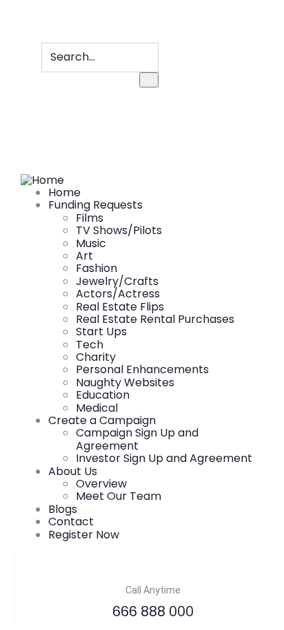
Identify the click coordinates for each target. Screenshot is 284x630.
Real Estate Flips (120, 307)
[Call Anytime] (153, 563)
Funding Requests (95, 205)
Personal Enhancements (142, 369)
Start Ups (101, 331)
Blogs (62, 509)
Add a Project (53, 134)
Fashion (96, 268)
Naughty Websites (125, 382)
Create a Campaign (102, 420)
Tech (89, 345)
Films (89, 218)
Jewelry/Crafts (117, 281)
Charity (96, 357)
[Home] (42, 179)
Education (103, 395)
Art (84, 256)
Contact (71, 521)
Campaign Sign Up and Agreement (137, 439)
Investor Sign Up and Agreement (164, 458)
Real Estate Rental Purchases (155, 319)
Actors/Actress (118, 294)
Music (91, 243)
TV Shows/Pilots (119, 230)
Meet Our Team (118, 496)
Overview (101, 484)
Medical (97, 408)
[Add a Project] (25, 117)
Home (64, 192)
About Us (72, 471)
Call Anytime (153, 590)
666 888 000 (153, 611)
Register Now (83, 535)
